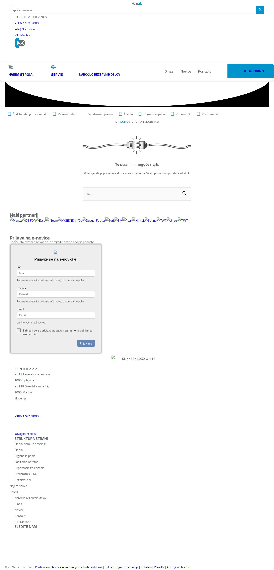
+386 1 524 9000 (27, 23)
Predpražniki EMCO (27, 474)
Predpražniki (210, 114)
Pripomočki (183, 114)
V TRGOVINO (254, 71)
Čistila (128, 114)
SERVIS (57, 74)
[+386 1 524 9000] (19, 406)
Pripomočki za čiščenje (29, 468)
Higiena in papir (154, 114)
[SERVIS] (53, 67)
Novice (186, 71)
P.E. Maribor (23, 35)
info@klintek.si (25, 29)
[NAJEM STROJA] (10, 67)
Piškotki (159, 567)
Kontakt (204, 71)
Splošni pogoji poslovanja (121, 567)
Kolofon (146, 567)
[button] (184, 194)
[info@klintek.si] (19, 424)
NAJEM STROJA (20, 74)
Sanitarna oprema (101, 114)
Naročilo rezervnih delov (30, 498)
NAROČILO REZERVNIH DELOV (99, 74)
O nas (168, 71)
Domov (125, 121)
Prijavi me (86, 343)
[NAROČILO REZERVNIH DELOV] (81, 67)
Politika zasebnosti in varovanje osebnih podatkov (68, 567)
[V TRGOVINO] (240, 70)
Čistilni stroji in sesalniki (30, 114)
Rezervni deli (67, 114)
